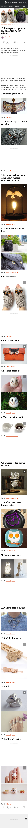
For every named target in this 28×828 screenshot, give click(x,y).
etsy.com (9, 117)
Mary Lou (9, 804)
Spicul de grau (10, 366)
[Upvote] (4, 42)
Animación (18, 6)
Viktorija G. (7, 36)
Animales (11, 6)
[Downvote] (7, 42)
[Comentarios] (15, 42)
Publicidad (4, 6)
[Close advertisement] (26, 818)
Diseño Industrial (6, 24)
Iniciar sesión (22, 2)
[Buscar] (16, 2)
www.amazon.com (12, 272)
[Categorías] (2, 2)
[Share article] (24, 99)
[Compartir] (24, 42)
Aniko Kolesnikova (12, 171)
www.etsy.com (10, 224)
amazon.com (10, 551)
